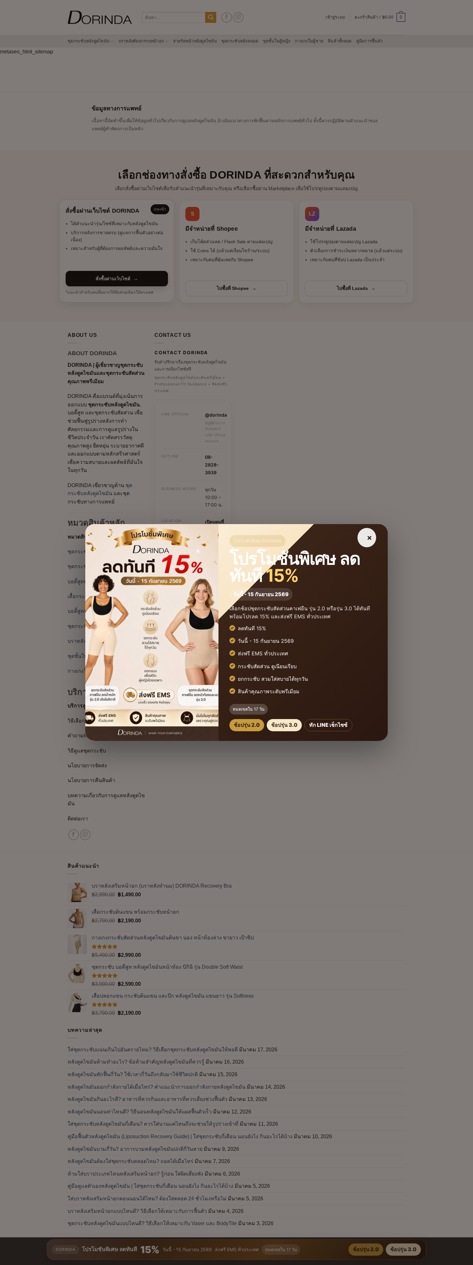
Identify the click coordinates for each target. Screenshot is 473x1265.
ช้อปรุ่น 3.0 (284, 725)
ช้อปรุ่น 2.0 (247, 725)
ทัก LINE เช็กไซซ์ (328, 725)
